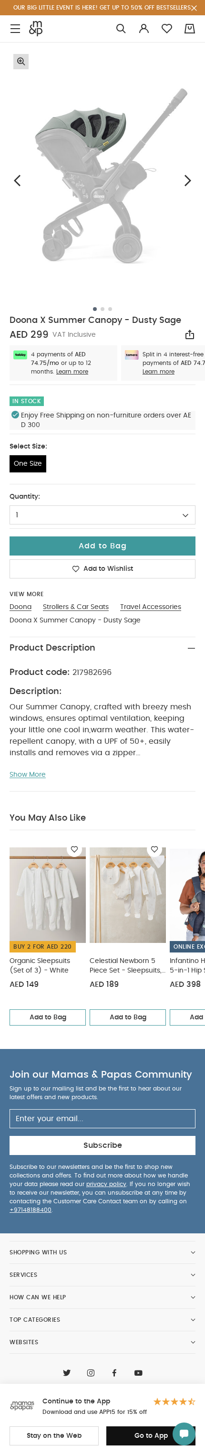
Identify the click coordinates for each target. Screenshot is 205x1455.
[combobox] (102, 514)
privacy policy (106, 1184)
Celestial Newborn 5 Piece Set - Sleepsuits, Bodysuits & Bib (126, 966)
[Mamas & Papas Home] (35, 28)
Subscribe (102, 1145)
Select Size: (28, 446)
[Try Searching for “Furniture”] (121, 29)
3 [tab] (110, 309)
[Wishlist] (74, 849)
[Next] (187, 180)
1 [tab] (95, 309)
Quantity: (25, 496)
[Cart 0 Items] (189, 28)
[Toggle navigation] (15, 29)
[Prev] (17, 180)
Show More (28, 774)
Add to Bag (48, 1017)
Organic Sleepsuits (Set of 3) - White (40, 966)
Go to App (151, 1436)
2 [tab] (102, 309)
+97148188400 (30, 1210)
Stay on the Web (54, 1436)
